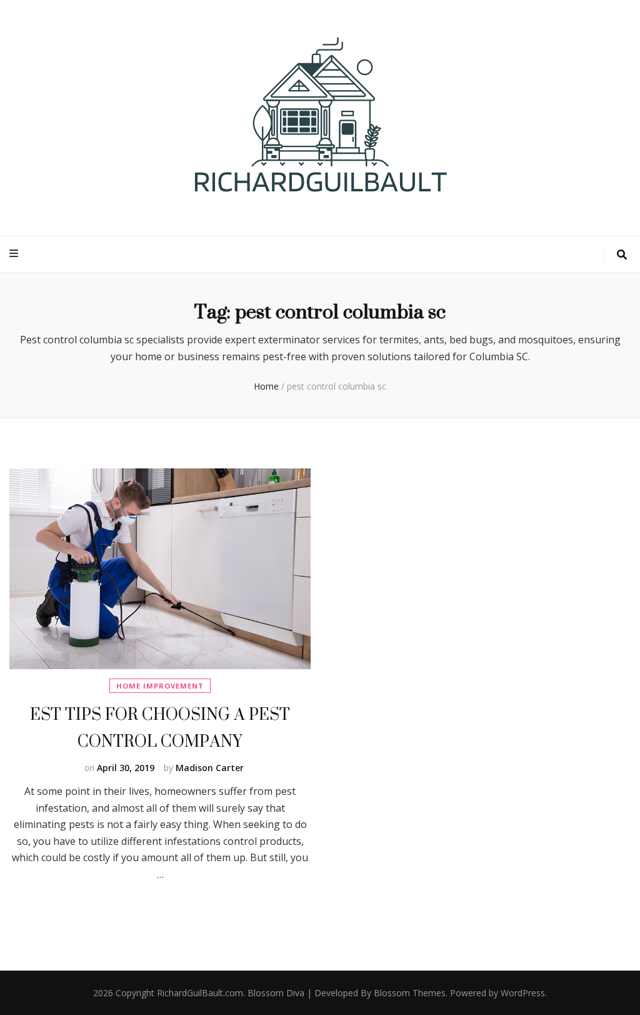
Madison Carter (210, 768)
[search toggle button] (622, 254)
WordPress (523, 993)
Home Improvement (160, 685)
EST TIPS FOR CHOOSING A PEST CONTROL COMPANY (160, 728)
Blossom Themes (410, 993)
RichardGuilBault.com (200, 993)
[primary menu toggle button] (15, 253)
